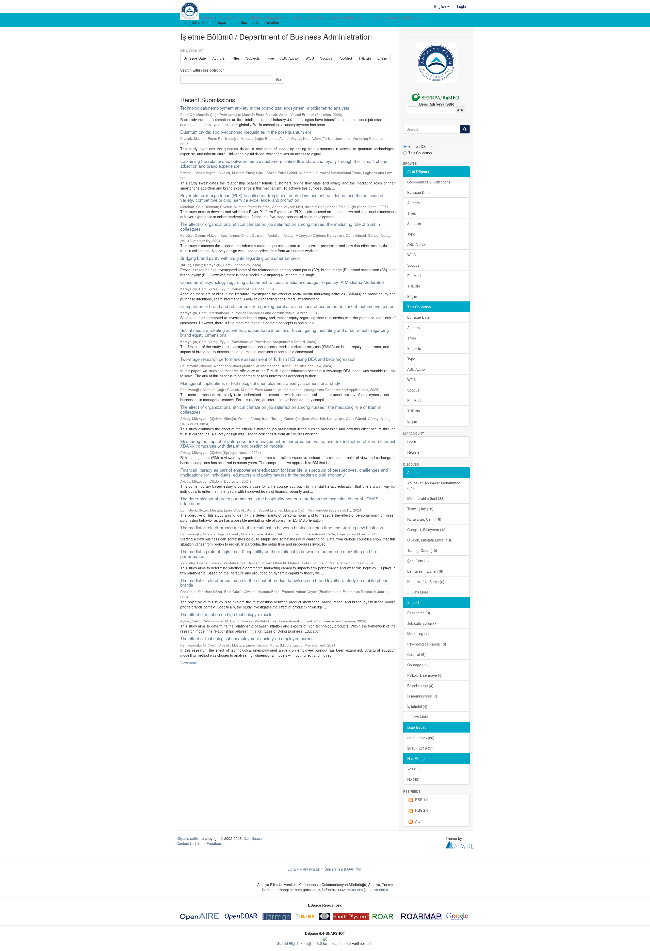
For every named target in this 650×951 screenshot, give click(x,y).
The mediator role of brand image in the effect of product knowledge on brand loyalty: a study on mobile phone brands (284, 582)
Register (414, 452)
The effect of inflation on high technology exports (226, 614)
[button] (441, 6)
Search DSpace (420, 146)
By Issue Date (195, 58)
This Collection (420, 152)
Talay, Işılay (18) (420, 508)
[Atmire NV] (460, 844)
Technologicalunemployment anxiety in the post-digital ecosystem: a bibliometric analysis (264, 108)
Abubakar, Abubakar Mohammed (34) (433, 485)
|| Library (292, 869)
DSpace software (190, 838)
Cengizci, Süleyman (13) (427, 529)
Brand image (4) (420, 685)
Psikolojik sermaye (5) (425, 675)
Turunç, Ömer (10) (422, 550)
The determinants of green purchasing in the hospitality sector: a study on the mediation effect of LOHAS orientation (279, 500)
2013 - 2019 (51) (420, 748)
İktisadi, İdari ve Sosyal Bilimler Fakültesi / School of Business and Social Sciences (356, 17)
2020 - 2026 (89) (420, 737)
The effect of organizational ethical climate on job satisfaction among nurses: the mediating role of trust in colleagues (280, 226)
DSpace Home (201, 17)
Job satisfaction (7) (422, 623)
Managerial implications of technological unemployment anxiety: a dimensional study (260, 383)
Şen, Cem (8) (418, 560)
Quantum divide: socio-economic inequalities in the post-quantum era (245, 132)
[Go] (465, 129)
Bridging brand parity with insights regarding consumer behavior (240, 258)
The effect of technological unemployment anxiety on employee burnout (247, 638)
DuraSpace (253, 838)
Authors (218, 58)
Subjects (253, 58)
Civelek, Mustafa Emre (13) (429, 539)
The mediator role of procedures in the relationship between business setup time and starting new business (281, 527)
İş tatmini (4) (417, 706)
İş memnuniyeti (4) (422, 696)
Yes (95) (414, 768)
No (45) (413, 779)
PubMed (345, 58)
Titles (235, 58)
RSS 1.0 (421, 799)
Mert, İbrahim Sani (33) (426, 498)
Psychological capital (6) (426, 644)
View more (188, 662)
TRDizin (364, 58)
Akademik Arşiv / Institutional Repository (252, 17)
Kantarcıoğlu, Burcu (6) (425, 581)
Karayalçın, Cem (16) (424, 519)
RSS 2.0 (421, 810)
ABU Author (289, 58)
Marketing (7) (418, 633)
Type (270, 58)
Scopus (326, 58)
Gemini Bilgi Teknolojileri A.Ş (299, 943)
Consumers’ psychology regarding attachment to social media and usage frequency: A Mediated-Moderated (282, 282)
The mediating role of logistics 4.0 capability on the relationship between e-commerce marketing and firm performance (279, 553)
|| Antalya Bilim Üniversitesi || (322, 869)
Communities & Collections (428, 181)
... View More (417, 592)
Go (278, 79)
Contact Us (185, 843)
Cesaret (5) (416, 654)
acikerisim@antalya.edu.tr (367, 889)
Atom (419, 821)
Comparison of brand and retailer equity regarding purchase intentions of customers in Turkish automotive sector (287, 306)
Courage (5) (417, 664)
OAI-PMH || (355, 869)
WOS (309, 58)
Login (411, 441)
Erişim (382, 58)
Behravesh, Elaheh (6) (425, 571)
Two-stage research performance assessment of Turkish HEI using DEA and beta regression (267, 359)
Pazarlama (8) (418, 612)
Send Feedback (210, 843)
